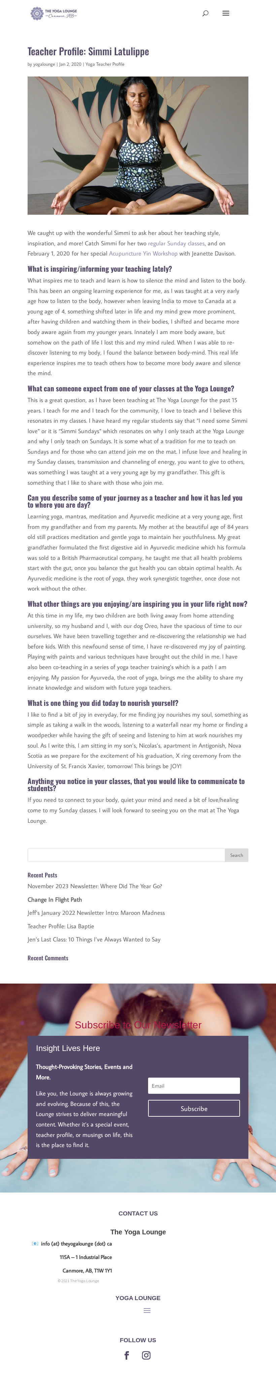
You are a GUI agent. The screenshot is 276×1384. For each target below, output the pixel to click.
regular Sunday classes (176, 243)
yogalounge (44, 64)
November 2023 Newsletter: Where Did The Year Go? (95, 886)
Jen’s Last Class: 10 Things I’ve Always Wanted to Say (94, 939)
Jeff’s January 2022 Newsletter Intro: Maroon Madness (96, 912)
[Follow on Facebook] (126, 1355)
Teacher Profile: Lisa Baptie (61, 926)
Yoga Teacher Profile (105, 64)
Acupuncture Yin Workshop (143, 253)
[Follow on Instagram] (146, 1355)
